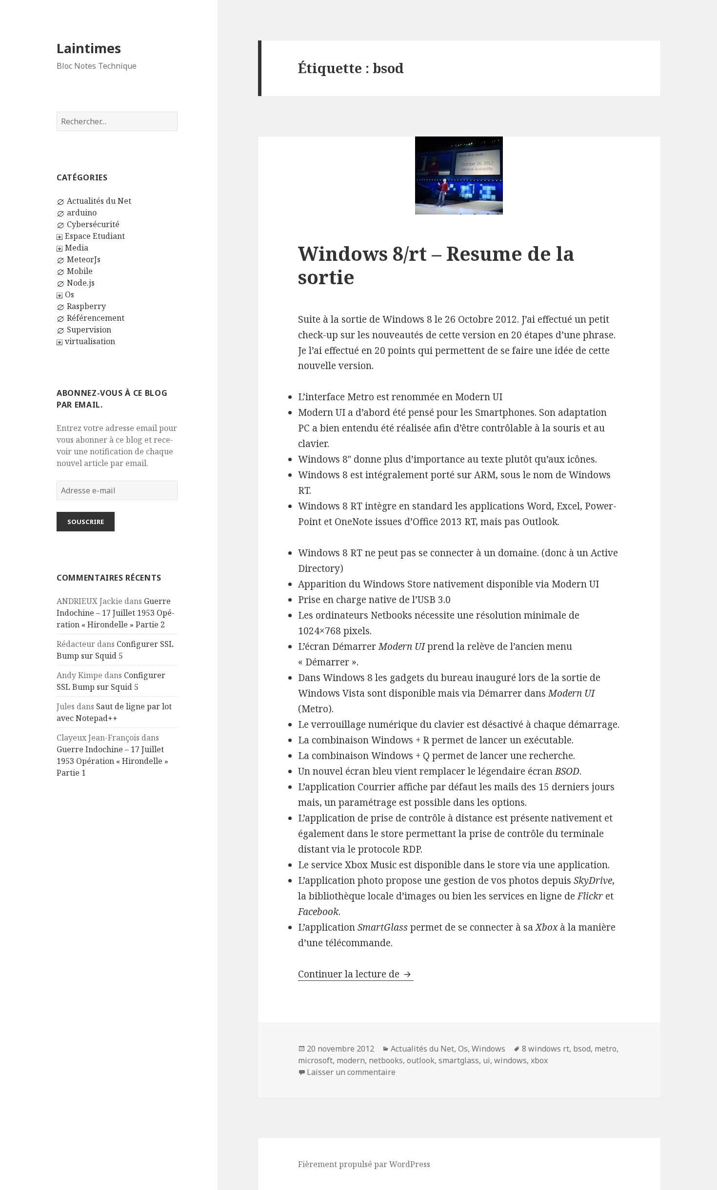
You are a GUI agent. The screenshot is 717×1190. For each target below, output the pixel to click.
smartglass (458, 1060)
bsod (582, 1048)
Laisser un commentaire (351, 1072)
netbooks (386, 1060)
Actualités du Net (99, 200)
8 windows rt (545, 1048)
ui (486, 1060)
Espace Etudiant (95, 236)
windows (510, 1060)
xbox (539, 1060)
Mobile (80, 271)
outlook (421, 1060)
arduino (82, 212)
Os (69, 294)
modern (351, 1060)
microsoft (315, 1060)
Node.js (81, 282)
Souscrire (85, 521)
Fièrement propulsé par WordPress (364, 1164)
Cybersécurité (93, 224)
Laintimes (89, 48)
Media (76, 247)
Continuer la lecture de (356, 974)
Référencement (95, 317)
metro (606, 1048)
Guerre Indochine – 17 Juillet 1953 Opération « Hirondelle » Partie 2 (116, 613)
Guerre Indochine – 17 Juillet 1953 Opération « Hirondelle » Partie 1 (112, 761)
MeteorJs (83, 259)
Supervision (89, 329)
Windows (488, 1048)
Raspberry (86, 306)
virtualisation (90, 341)
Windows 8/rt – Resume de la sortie (436, 265)
